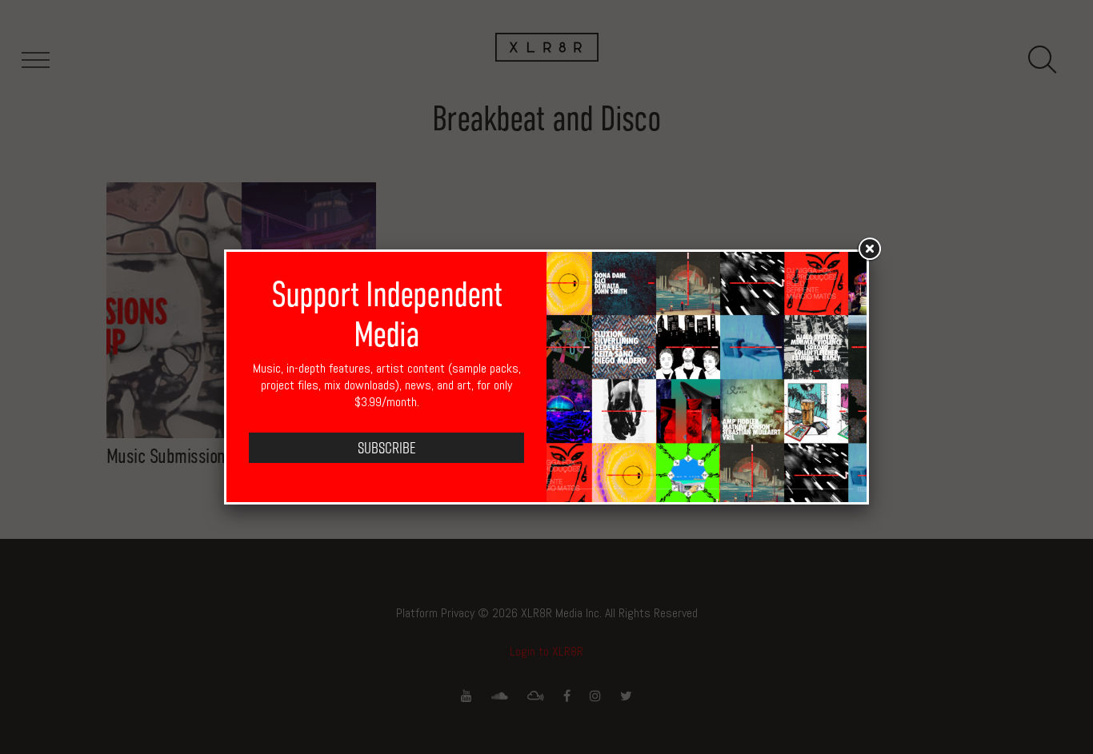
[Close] (869, 249)
